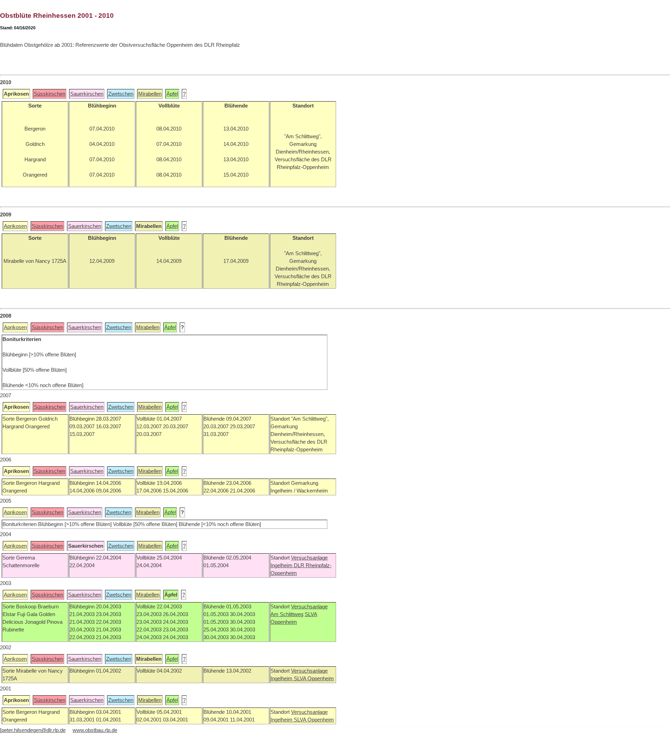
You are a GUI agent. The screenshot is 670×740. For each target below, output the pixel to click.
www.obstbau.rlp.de (95, 730)
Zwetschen (120, 94)
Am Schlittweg (286, 614)
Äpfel (172, 94)
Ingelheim (282, 565)
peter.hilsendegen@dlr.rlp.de (33, 730)
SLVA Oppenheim (314, 678)
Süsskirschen (49, 94)
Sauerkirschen (86, 94)
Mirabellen (150, 94)
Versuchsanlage (309, 558)
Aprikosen (15, 226)
